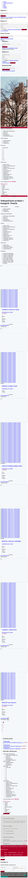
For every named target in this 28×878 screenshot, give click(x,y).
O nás (4, 4)
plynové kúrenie (5, 189)
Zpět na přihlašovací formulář (7, 38)
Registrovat (24, 29)
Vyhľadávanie (6, 813)
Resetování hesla (4, 37)
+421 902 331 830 (9, 831)
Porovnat (2, 859)
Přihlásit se (3, 15)
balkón (3, 185)
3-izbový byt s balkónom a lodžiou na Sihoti (12, 466)
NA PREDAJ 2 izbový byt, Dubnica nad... (12, 746)
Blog (4, 5)
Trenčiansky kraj (5, 312)
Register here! (5, 48)
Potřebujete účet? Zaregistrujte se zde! (9, 17)
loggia (3, 186)
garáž (3, 193)
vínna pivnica (5, 194)
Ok (25, 875)
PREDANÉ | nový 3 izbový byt (9, 702)
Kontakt (5, 7)
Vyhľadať (14, 196)
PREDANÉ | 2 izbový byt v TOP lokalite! (11, 541)
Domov (5, 1)
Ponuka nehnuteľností (8, 2)
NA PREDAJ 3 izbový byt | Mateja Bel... (12, 748)
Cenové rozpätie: (4, 181)
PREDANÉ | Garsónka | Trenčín (9, 386)
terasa (3, 188)
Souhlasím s (11, 29)
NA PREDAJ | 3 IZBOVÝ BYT (9, 629)
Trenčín (11, 312)
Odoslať (2, 871)
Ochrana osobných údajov (18, 854)
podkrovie (4, 192)
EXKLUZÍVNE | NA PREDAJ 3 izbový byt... (13, 742)
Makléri (5, 6)
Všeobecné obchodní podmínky (14, 29)
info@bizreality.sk (10, 833)
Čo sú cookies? (4, 876)
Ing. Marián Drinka (5, 325)
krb (3, 190)
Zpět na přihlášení (4, 30)
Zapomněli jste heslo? (21, 17)
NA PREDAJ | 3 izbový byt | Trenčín (10, 309)
